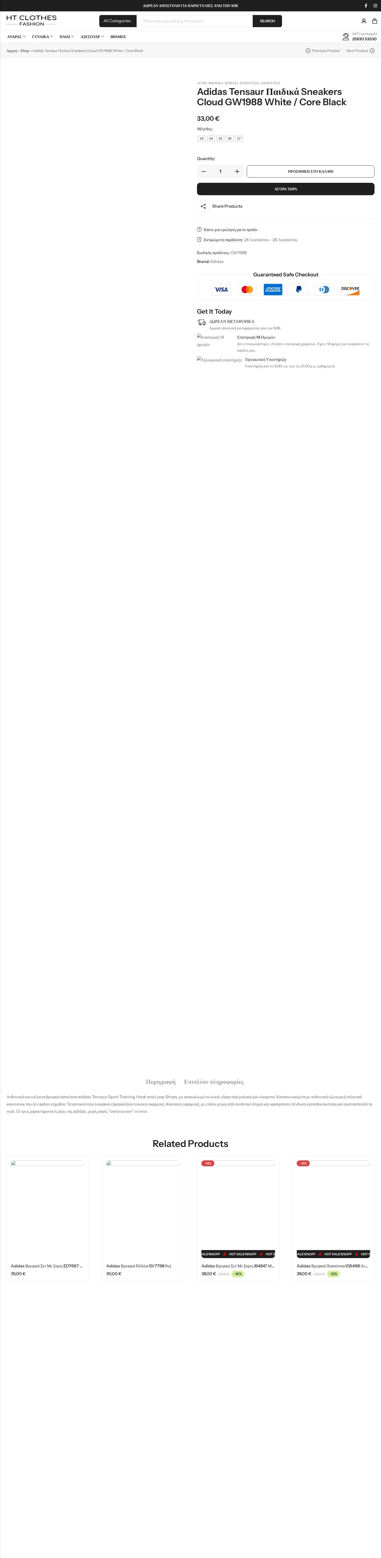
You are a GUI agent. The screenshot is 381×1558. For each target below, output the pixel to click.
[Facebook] (366, 6)
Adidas (217, 261)
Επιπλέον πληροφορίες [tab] (214, 1081)
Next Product (357, 50)
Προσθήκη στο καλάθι (310, 171)
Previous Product (326, 50)
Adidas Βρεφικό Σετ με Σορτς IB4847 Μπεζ (239, 1265)
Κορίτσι (231, 83)
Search (267, 21)
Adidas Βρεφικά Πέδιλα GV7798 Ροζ (138, 1265)
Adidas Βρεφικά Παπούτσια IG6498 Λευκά (334, 1265)
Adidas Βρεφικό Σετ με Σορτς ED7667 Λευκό (51, 1265)
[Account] (364, 21)
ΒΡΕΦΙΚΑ (216, 83)
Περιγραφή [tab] (161, 1081)
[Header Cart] (374, 21)
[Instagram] (375, 6)
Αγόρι (202, 83)
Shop (24, 50)
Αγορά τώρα (285, 189)
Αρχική (11, 50)
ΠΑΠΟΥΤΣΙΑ (249, 83)
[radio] (201, 138)
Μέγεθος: (205, 128)
